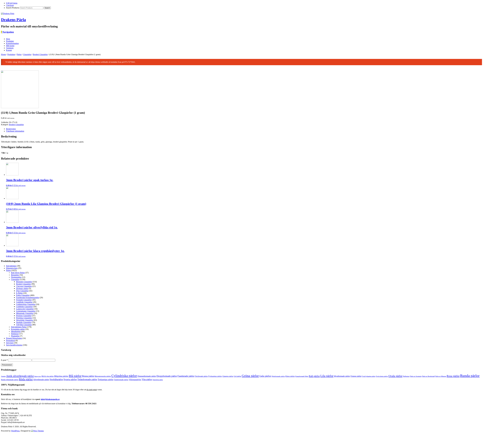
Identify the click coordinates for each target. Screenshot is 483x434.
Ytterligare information (15, 131)
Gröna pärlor (250, 376)
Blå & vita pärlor (48, 376)
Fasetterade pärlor (185, 376)
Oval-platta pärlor (382, 376)
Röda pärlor (26, 379)
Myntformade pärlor (342, 376)
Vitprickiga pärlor (157, 380)
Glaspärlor (27, 54)
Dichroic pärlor (22, 288)
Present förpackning (14, 338)
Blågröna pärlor (61, 376)
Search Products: (12, 8)
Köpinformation (12, 43)
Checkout (10, 5)
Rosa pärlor (453, 375)
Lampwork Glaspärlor (25, 309)
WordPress (15, 431)
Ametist (3, 376)
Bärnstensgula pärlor (103, 376)
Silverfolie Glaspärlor (24, 320)
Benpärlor (15, 275)
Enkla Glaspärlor (23, 295)
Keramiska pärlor (18, 329)
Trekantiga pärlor (105, 379)
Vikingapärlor (135, 379)
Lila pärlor (326, 375)
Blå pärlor (75, 375)
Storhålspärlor (56, 379)
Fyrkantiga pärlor (215, 376)
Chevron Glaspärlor (24, 286)
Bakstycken (37, 376)
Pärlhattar (406, 376)
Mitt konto (10, 46)
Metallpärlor (16, 331)
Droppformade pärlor (166, 376)
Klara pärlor (290, 376)
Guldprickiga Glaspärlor (25, 304)
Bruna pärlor (88, 376)
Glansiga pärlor (227, 376)
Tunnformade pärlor (121, 380)
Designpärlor (16, 277)
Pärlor (19, 54)
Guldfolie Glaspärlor (24, 302)
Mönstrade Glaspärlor (24, 313)
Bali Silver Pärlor (18, 273)
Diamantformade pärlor (146, 376)
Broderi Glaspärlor (40, 54)
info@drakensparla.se (50, 399)
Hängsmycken (11, 268)
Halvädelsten (11, 266)
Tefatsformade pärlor (87, 379)
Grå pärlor (237, 376)
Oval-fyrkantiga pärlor (368, 376)
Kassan (9, 50)
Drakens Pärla (13, 19)
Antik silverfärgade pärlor (20, 375)
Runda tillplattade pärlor (9, 380)
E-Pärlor (19, 293)
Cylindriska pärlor (124, 376)
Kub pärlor (314, 376)
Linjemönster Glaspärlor (25, 311)
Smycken (9, 343)
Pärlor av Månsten (440, 376)
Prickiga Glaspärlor (23, 316)
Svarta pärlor (70, 379)
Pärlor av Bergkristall (428, 376)
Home (3, 54)
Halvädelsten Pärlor (19, 327)
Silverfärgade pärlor (41, 379)
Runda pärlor (470, 376)
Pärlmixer (15, 334)
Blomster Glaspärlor (24, 282)
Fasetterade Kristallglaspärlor (27, 297)
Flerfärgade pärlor (201, 376)
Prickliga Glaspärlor (24, 318)
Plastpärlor (15, 336)
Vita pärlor (147, 379)
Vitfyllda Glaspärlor (24, 325)
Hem (8, 39)
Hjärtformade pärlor (278, 376)
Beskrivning (11, 129)
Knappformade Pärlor (301, 376)
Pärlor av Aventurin (415, 376)
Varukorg (9, 48)
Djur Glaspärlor (22, 291)
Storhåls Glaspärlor (23, 322)
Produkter (10, 41)
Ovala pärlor (395, 375)
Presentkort (10, 340)
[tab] (244, 129)
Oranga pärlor (355, 376)
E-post (4, 360)
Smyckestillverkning (14, 345)
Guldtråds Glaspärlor (24, 306)
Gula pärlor (265, 376)
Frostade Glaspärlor (24, 300)
